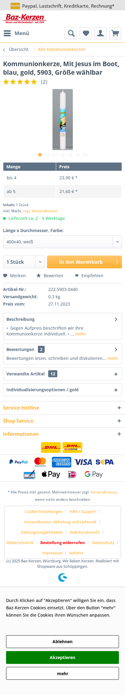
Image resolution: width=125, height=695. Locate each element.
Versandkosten (103, 492)
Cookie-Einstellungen (43, 511)
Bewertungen (20, 349)
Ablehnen (62, 641)
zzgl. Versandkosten (40, 210)
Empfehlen (91, 275)
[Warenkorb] (115, 33)
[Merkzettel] (85, 33)
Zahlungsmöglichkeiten (42, 532)
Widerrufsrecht (20, 542)
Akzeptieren (62, 657)
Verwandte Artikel (30, 374)
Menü (22, 33)
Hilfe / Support (82, 511)
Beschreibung (20, 319)
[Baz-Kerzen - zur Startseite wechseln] (24, 18)
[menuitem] (16, 33)
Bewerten (53, 275)
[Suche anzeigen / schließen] (71, 33)
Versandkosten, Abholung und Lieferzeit (60, 522)
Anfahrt (76, 553)
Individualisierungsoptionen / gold (42, 389)
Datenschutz (103, 542)
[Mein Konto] (100, 33)
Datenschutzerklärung (29, 622)
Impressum (52, 553)
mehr (80, 334)
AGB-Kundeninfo (84, 532)
